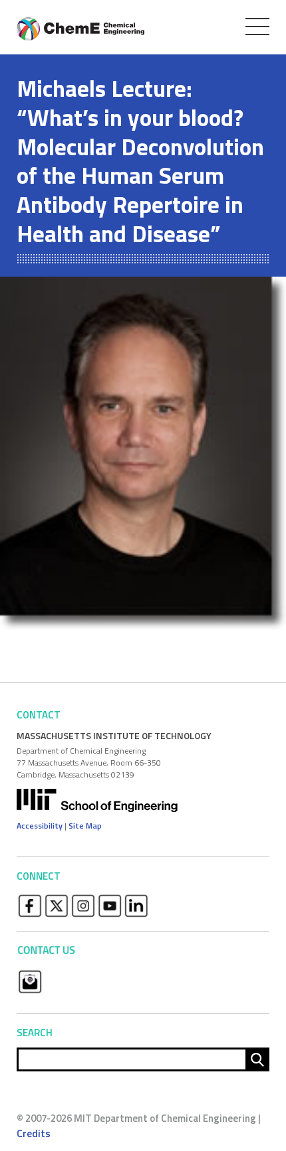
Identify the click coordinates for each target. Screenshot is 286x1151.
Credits (34, 1133)
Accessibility (40, 825)
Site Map (85, 825)
